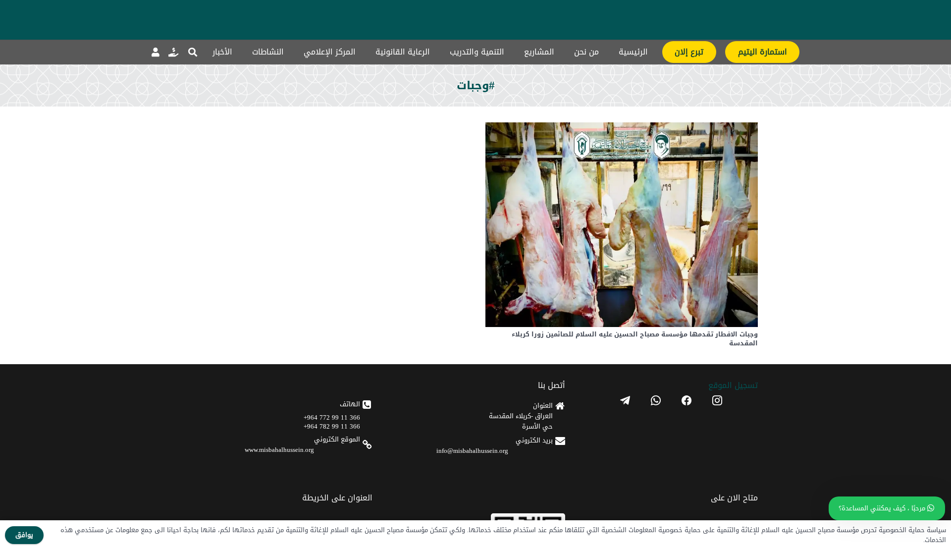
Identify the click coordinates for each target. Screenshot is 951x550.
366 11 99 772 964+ (332, 417)
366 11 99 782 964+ (332, 426)
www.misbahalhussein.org (279, 449)
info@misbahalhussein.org (472, 450)
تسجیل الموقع (733, 385)
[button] (193, 52)
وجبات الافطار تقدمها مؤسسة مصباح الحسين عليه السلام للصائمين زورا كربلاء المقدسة (635, 338)
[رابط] (173, 52)
